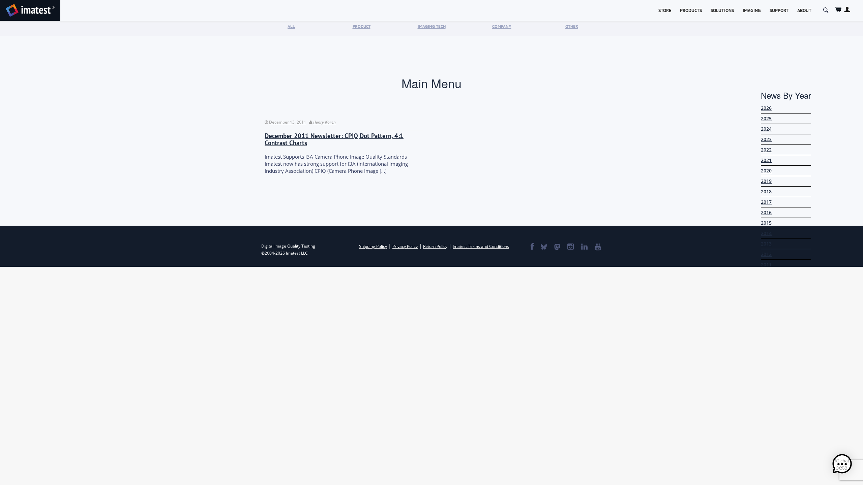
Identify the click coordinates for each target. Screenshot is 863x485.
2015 (766, 223)
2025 (766, 118)
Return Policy (435, 246)
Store (664, 10)
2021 (766, 160)
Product (361, 26)
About (804, 10)
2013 (766, 243)
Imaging (752, 10)
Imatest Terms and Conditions (481, 246)
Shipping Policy (373, 246)
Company (501, 26)
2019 (766, 181)
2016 (766, 212)
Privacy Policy (405, 246)
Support (779, 10)
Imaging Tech (432, 26)
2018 (766, 191)
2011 (766, 264)
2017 (766, 202)
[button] (842, 464)
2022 (766, 150)
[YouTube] (597, 247)
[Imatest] (30, 9)
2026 (766, 108)
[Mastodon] (557, 247)
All (291, 26)
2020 (766, 170)
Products (691, 10)
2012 (766, 254)
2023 (766, 139)
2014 (766, 233)
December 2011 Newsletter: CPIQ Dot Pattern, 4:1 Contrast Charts (334, 139)
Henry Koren (324, 122)
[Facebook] (531, 247)
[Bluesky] (543, 247)
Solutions (722, 10)
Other (571, 26)
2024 (766, 129)
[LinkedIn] (584, 247)
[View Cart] (838, 9)
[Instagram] (570, 247)
